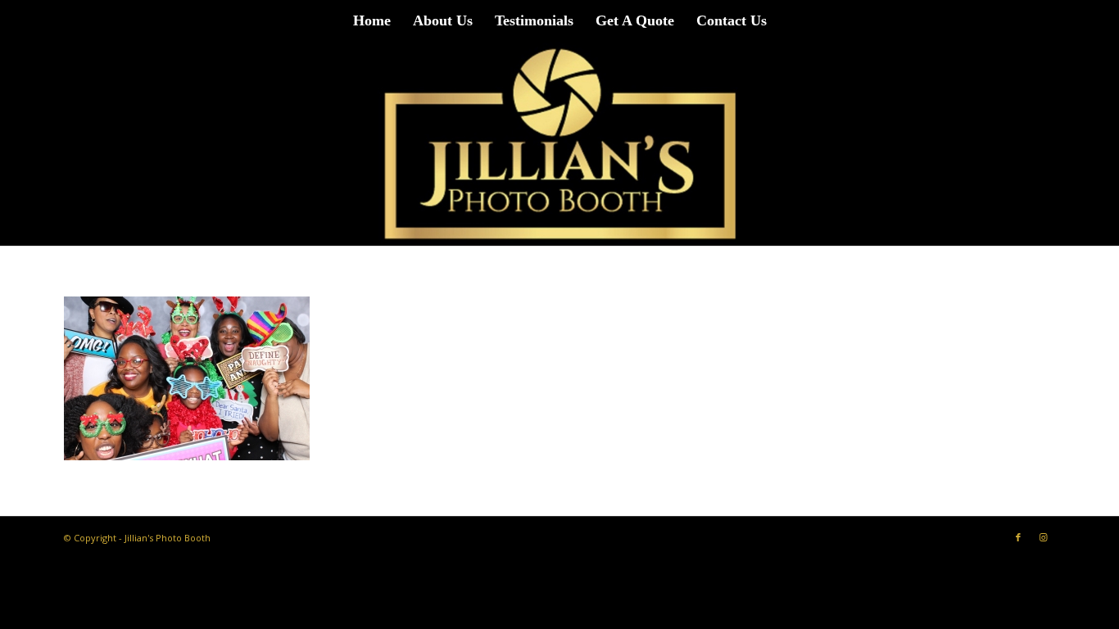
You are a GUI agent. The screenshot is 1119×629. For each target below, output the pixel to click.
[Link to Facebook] (1018, 537)
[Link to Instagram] (1043, 537)
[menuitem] (371, 20)
